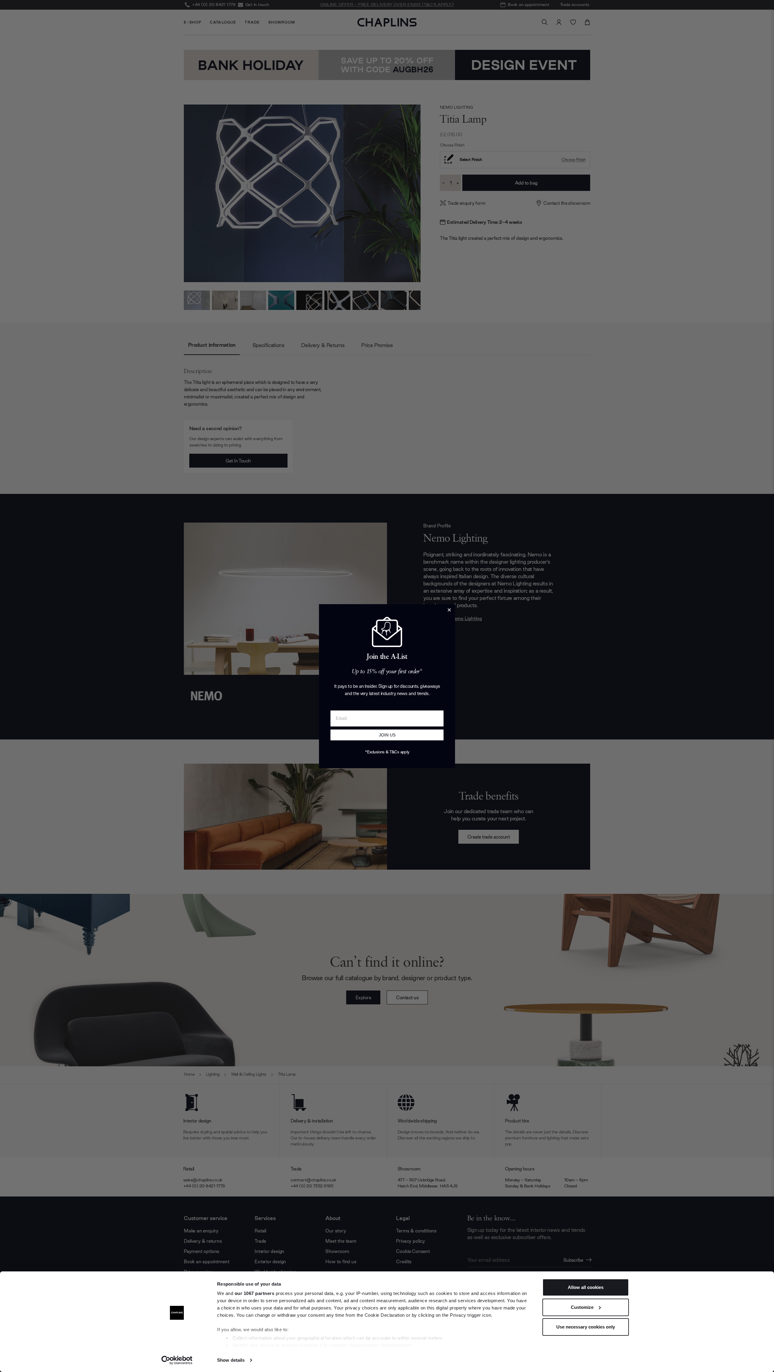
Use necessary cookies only (585, 1326)
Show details (231, 1360)
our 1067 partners (255, 1293)
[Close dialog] (449, 610)
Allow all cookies (585, 1287)
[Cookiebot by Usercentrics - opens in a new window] (177, 1360)
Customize (582, 1307)
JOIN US (387, 735)
